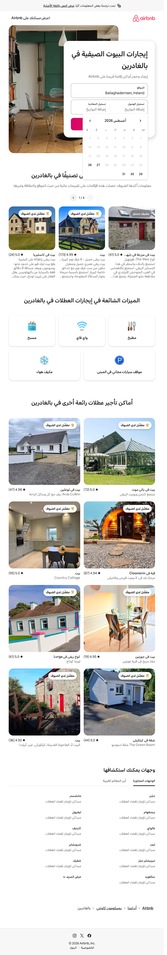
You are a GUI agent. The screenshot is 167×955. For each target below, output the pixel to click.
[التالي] (73, 197)
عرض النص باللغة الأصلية (58, 6)
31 (123, 174)
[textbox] (129, 109)
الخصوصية (87, 948)
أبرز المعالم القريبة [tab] (114, 781)
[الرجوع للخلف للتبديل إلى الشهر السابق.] (140, 120)
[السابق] (90, 197)
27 (98, 165)
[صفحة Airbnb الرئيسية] (144, 18)
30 (132, 174)
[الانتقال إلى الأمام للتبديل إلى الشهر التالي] (90, 120)
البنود (73, 948)
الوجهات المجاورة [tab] (144, 781)
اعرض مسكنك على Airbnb (30, 18)
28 (90, 165)
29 (140, 174)
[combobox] (109, 93)
